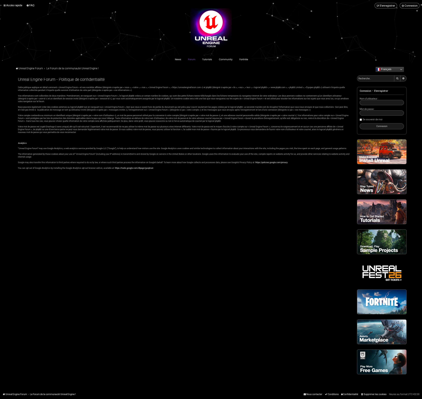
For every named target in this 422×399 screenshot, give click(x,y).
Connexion (365, 91)
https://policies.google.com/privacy (271, 162)
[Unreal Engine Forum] (211, 28)
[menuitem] (30, 5)
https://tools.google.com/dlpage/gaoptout (134, 168)
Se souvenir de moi (372, 119)
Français (385, 69)
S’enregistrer (381, 91)
